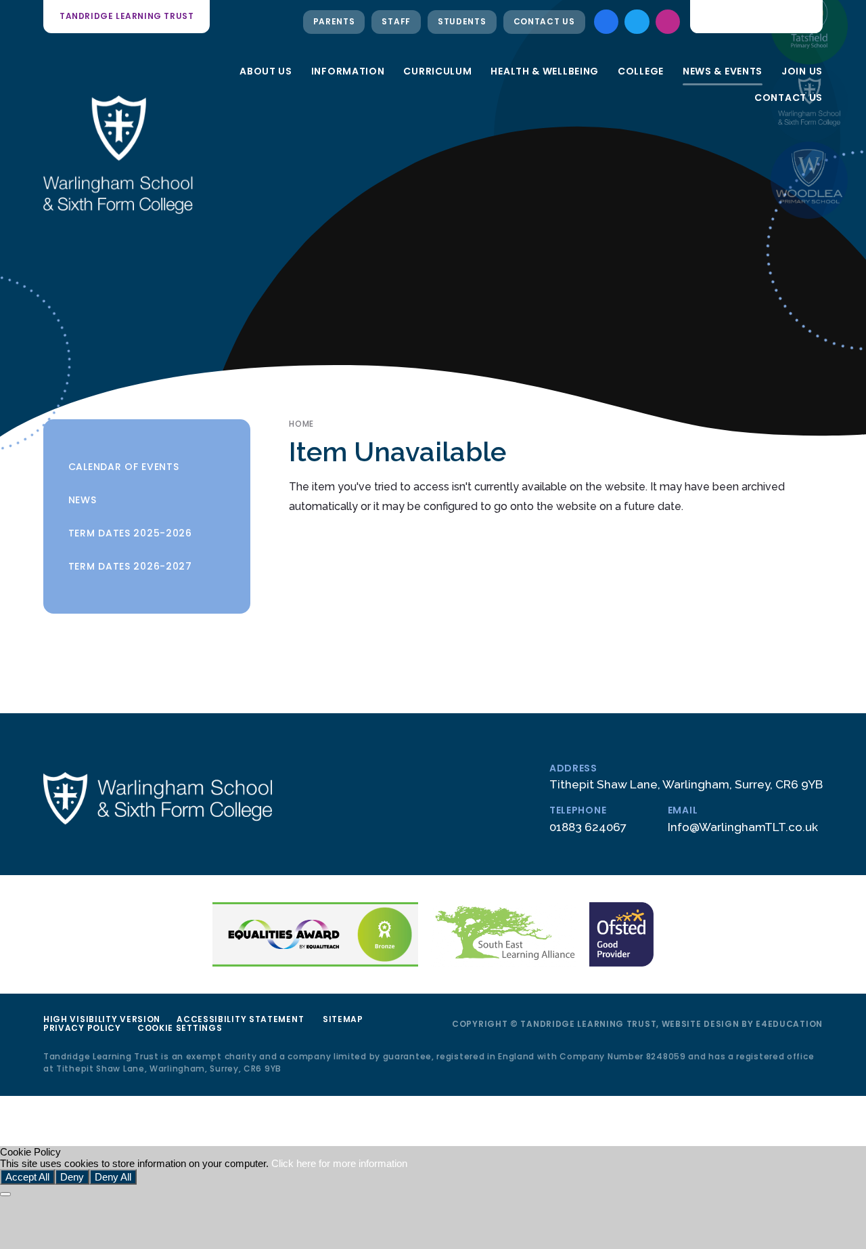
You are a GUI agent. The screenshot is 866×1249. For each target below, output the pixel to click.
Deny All (113, 1177)
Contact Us (544, 21)
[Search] (803, 16)
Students (462, 21)
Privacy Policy (82, 1028)
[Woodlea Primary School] (809, 180)
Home (301, 423)
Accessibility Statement (240, 1019)
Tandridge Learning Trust (126, 16)
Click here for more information (339, 1163)
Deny (72, 1177)
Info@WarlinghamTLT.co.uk (743, 827)
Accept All (27, 1177)
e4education (789, 1024)
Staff (396, 21)
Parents (334, 21)
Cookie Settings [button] (180, 1028)
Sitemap (343, 1019)
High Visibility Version (101, 1019)
